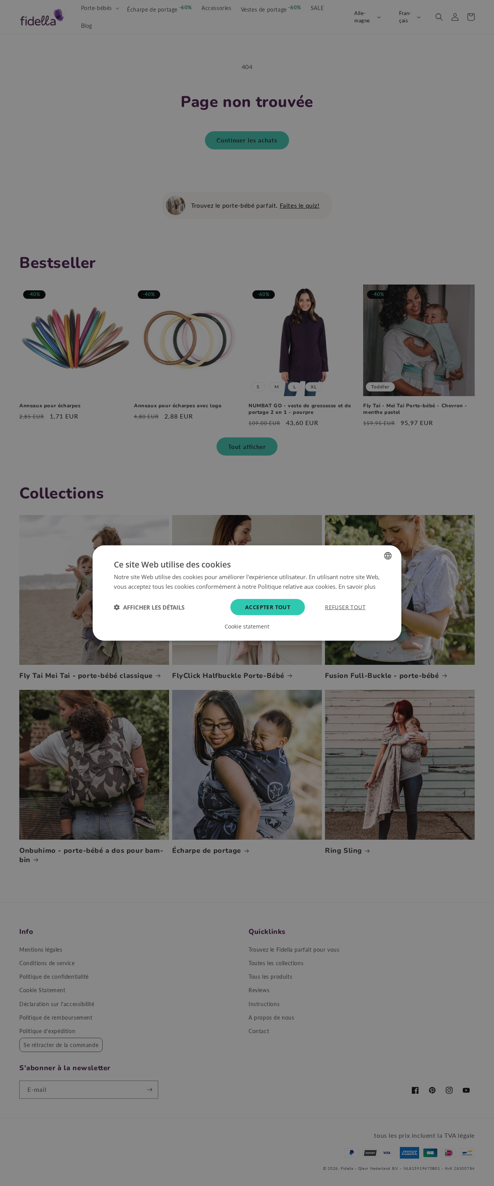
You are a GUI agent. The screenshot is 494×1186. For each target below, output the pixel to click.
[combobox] (388, 556)
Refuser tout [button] (345, 606)
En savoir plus (357, 586)
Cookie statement (247, 626)
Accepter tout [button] (267, 606)
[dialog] (247, 593)
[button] (149, 607)
